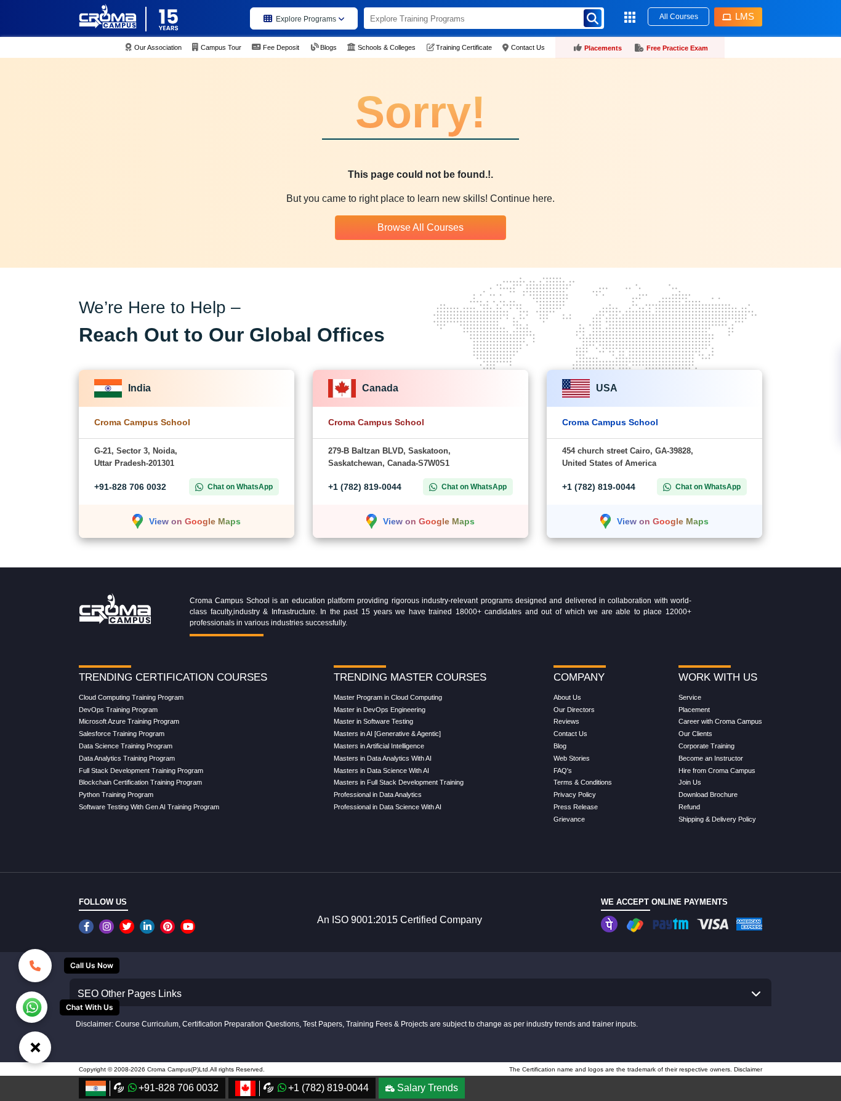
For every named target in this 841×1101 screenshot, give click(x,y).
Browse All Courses (420, 227)
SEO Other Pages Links (130, 993)
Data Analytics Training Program (127, 758)
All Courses (678, 16)
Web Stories (571, 758)
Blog (559, 746)
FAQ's (562, 770)
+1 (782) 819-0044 (364, 487)
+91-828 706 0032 (130, 487)
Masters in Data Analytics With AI (383, 758)
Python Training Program (116, 794)
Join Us (689, 782)
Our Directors (574, 709)
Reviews (566, 721)
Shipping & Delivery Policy (717, 819)
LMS (744, 16)
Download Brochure (708, 794)
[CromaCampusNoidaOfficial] (88, 926)
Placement (694, 709)
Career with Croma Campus (720, 721)
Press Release (575, 807)
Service (689, 697)
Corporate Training (706, 746)
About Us (567, 697)
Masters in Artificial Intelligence (379, 746)
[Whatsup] (31, 1006)
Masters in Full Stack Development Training (399, 782)
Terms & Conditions (582, 782)
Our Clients (695, 733)
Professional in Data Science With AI (387, 807)
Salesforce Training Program (121, 733)
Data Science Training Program (125, 746)
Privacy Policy (574, 794)
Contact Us (570, 733)
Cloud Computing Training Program (131, 697)
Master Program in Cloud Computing (388, 697)
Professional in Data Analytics (378, 794)
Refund (689, 807)
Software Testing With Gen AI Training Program (149, 807)
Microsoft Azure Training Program (129, 721)
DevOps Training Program (118, 709)
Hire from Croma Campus (716, 770)
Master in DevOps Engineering (379, 709)
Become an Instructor (710, 758)
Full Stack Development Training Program (141, 770)
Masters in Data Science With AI (381, 770)
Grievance (569, 819)
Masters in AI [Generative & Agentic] (387, 733)
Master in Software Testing (373, 721)
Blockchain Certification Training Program (140, 782)
